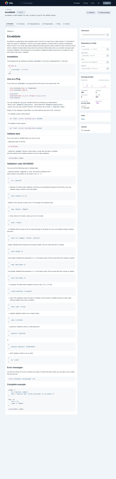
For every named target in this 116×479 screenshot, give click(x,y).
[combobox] (37, 3)
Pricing (85, 3)
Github (83, 119)
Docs (92, 3)
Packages (77, 3)
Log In (107, 3)
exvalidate (10, 12)
